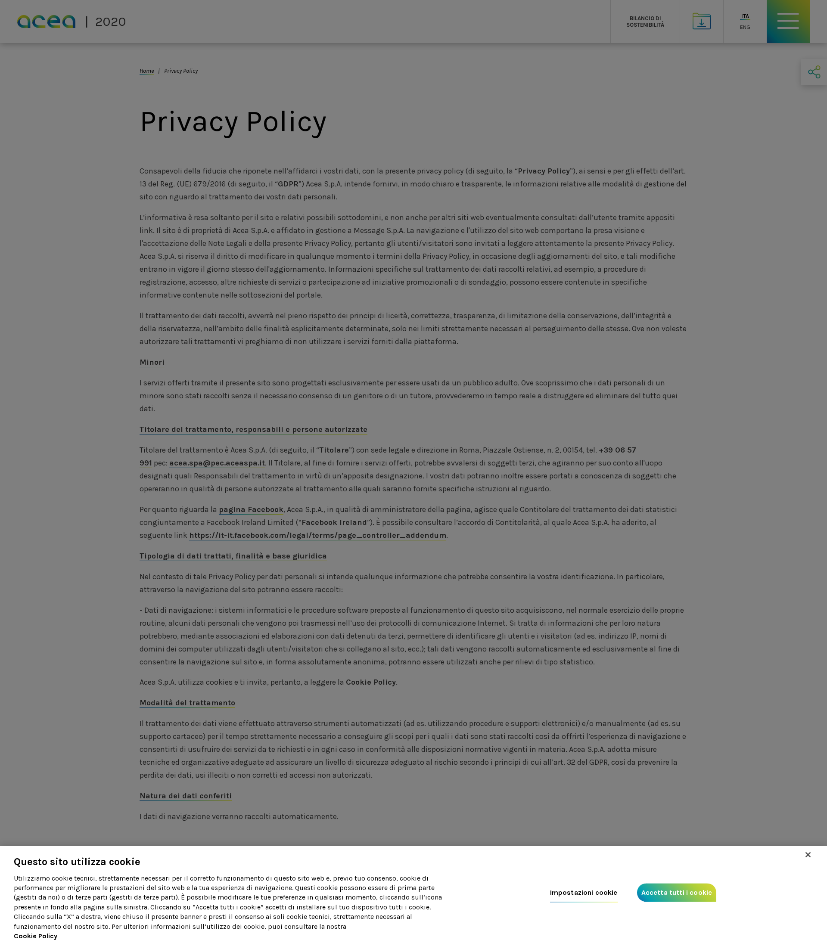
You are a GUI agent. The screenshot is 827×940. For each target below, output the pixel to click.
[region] (413, 893)
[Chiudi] (808, 854)
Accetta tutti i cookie (676, 892)
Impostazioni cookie (584, 892)
